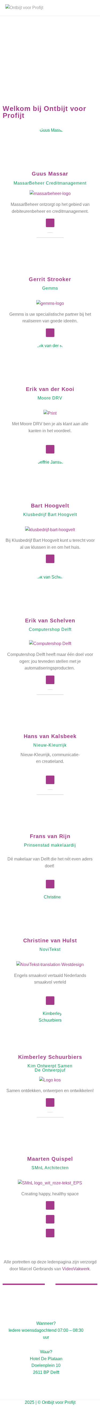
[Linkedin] (50, 223)
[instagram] (53, 1408)
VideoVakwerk (76, 1269)
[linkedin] (47, 1408)
